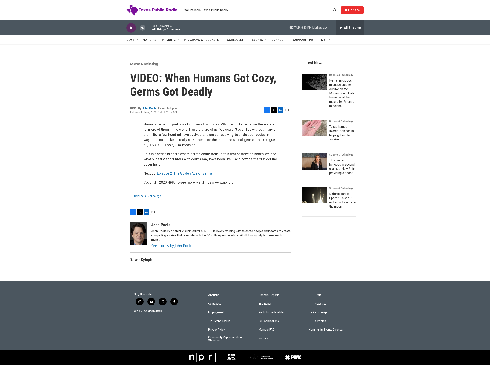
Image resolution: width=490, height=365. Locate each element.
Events (257, 39)
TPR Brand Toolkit (219, 321)
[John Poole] (138, 233)
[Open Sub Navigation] (137, 39)
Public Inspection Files (272, 312)
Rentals (263, 338)
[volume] (142, 28)
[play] (131, 28)
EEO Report (265, 303)
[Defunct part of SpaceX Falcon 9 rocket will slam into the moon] (314, 195)
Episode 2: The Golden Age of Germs (185, 173)
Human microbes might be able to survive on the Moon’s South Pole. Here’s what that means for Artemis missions (342, 93)
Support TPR (303, 39)
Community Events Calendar (326, 329)
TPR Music (168, 39)
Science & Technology (144, 64)
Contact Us (214, 303)
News (130, 39)
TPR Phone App (318, 312)
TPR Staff (315, 295)
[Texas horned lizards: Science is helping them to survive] (314, 128)
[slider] (148, 28)
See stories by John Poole (171, 245)
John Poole (149, 108)
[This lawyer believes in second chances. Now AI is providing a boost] (314, 161)
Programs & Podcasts (201, 39)
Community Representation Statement (225, 339)
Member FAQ (266, 329)
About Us (213, 295)
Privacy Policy (216, 329)
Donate (354, 10)
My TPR (326, 39)
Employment (216, 312)
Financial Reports (269, 295)
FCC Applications (269, 321)
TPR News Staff (319, 303)
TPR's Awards (317, 321)
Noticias (149, 39)
